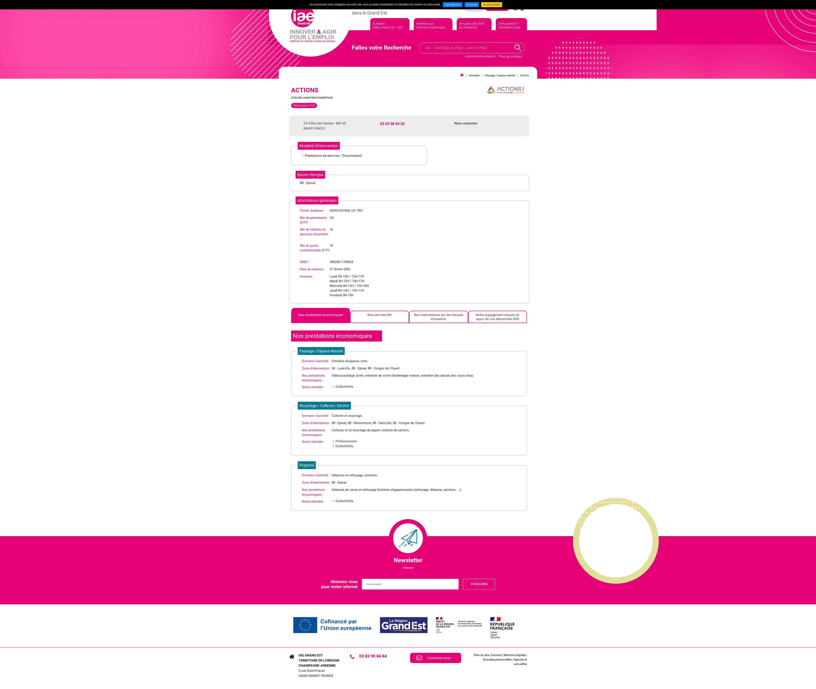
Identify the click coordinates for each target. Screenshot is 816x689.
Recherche (518, 47)
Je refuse (471, 4)
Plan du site (481, 655)
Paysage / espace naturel (499, 75)
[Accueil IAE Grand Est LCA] (313, 23)
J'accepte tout (452, 4)
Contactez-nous (439, 658)
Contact (496, 655)
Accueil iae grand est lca (462, 75)
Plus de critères (510, 56)
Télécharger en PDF (304, 105)
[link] (332, 625)
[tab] (320, 317)
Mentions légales (515, 655)
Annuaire (474, 75)
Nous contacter (465, 123)
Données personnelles (497, 659)
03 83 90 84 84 (373, 656)
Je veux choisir (491, 4)
